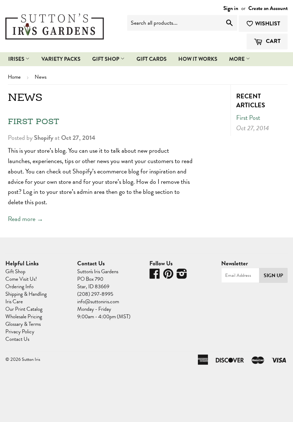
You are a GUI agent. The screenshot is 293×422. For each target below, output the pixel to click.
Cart (272, 41)
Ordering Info (19, 286)
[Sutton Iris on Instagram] (182, 276)
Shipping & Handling (26, 294)
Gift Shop (106, 59)
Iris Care (14, 301)
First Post (33, 122)
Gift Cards (151, 59)
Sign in (230, 8)
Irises (16, 59)
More (237, 59)
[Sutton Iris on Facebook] (154, 276)
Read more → (25, 219)
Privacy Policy (19, 331)
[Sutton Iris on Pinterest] (168, 276)
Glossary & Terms (23, 324)
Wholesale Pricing (23, 316)
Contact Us (17, 339)
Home (14, 77)
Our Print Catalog (24, 309)
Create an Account (268, 8)
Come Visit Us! (21, 279)
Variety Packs (60, 59)
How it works (197, 59)
